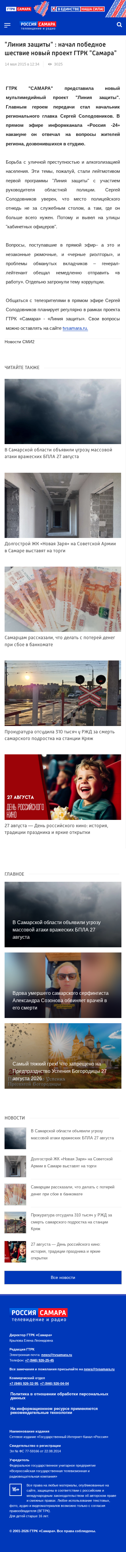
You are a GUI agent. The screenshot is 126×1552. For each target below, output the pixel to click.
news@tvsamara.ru (56, 1355)
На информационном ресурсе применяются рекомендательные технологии (54, 1410)
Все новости (63, 1277)
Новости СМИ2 (20, 342)
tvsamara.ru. (75, 328)
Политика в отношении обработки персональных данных (59, 1396)
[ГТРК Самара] (38, 25)
